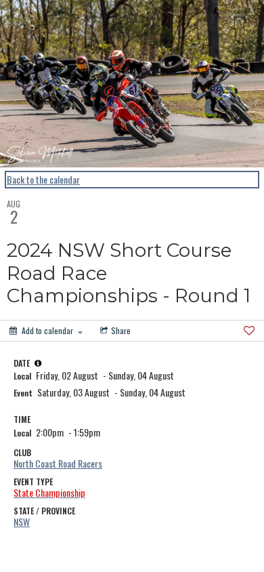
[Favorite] (249, 331)
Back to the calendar (43, 179)
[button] (38, 363)
